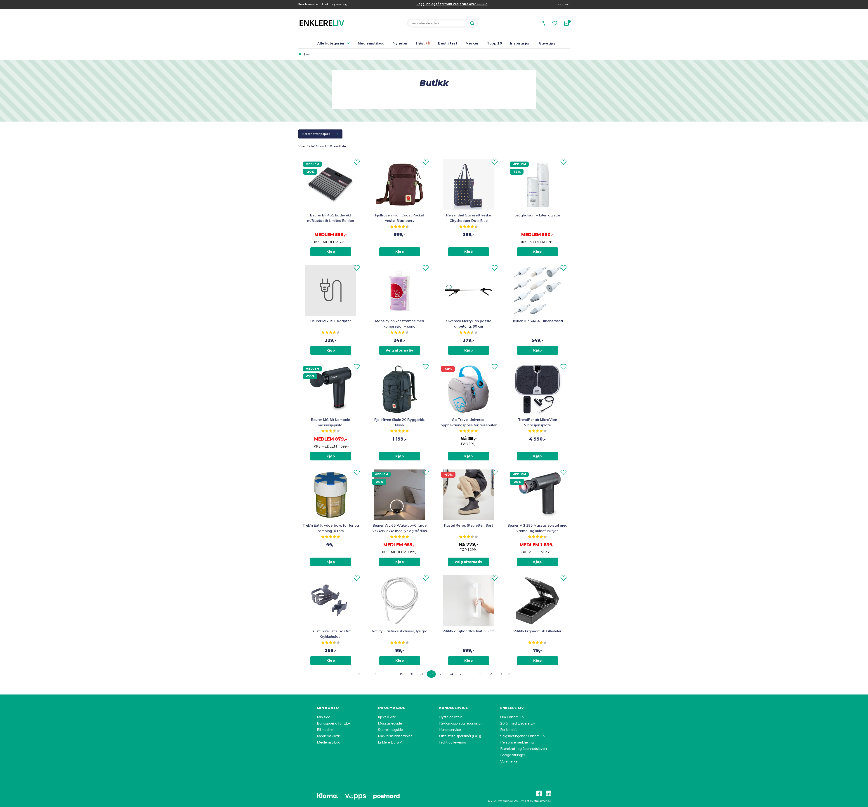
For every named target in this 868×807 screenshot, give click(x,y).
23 (441, 674)
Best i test (448, 43)
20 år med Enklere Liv (517, 723)
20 (411, 674)
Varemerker (509, 761)
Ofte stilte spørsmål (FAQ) (460, 736)
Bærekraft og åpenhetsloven (523, 748)
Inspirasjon (520, 43)
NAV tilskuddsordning (395, 736)
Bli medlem (325, 729)
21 (421, 674)
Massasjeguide (390, 723)
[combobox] (320, 133)
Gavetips (547, 43)
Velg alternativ (399, 350)
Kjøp (537, 252)
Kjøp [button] (330, 252)
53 (500, 674)
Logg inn (563, 4)
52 (490, 674)
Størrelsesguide (390, 729)
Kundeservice (308, 4)
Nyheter (400, 43)
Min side (323, 717)
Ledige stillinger (512, 755)
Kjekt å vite (387, 717)
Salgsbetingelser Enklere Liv (522, 736)
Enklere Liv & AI (390, 742)
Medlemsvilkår (328, 736)
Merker (472, 43)
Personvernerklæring (517, 742)
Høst (421, 43)
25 (461, 674)
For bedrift (508, 729)
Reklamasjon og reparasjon (461, 723)
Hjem (306, 54)
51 (480, 674)
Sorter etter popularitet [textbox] (319, 134)
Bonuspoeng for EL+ (333, 723)
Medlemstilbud (371, 43)
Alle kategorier (331, 43)
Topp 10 (494, 43)
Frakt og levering (334, 4)
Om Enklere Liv (512, 717)
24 (451, 674)
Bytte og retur (450, 717)
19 (401, 674)
